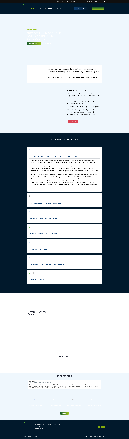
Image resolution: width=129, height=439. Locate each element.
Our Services (50, 8)
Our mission (41, 8)
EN (100, 1)
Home (33, 8)
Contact (59, 8)
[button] (27, 384)
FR (104, 1)
